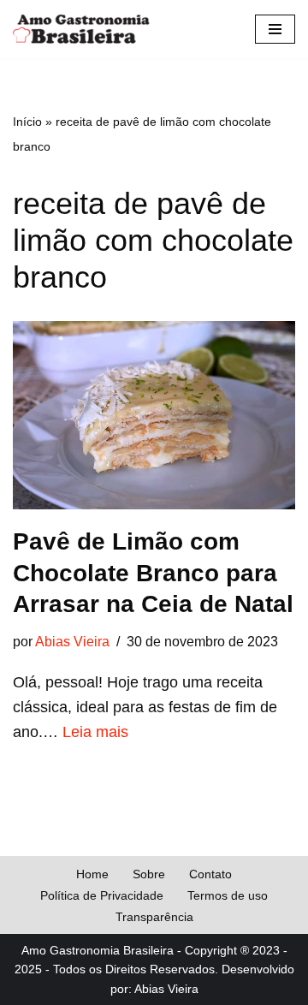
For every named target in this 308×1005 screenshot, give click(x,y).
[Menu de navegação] (275, 29)
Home (92, 874)
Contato (210, 874)
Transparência (154, 917)
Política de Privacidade (101, 895)
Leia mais (95, 731)
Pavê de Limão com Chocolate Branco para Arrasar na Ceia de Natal (153, 572)
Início (27, 121)
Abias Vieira (72, 641)
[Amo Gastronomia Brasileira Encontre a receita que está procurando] (81, 29)
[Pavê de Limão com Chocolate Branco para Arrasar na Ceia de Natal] (154, 415)
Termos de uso (227, 895)
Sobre (149, 874)
